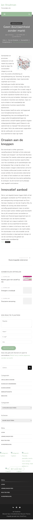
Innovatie (4, 396)
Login (3, 432)
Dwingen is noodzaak (8, 290)
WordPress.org (6, 444)
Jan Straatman (8, 4)
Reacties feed (5, 440)
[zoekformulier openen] (29, 14)
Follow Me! (17, 469)
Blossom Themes (25, 514)
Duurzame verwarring (8, 301)
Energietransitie (16, 23)
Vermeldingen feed (7, 436)
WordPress (23, 516)
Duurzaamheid (5, 388)
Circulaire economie (7, 380)
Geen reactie (17, 37)
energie (8, 242)
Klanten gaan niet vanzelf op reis (10, 280)
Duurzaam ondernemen (8, 384)
